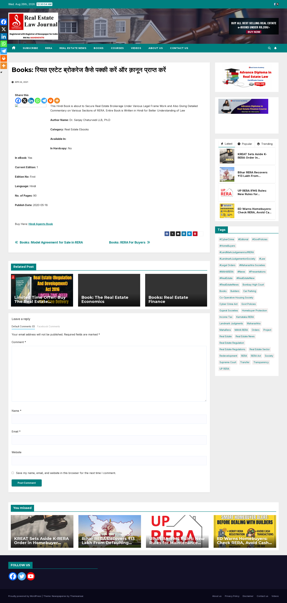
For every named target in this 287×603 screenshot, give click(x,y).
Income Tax (226, 317)
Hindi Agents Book (41, 224)
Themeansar (76, 596)
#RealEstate (226, 278)
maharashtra (253, 323)
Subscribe (30, 48)
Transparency (261, 362)
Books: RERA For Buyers (127, 242)
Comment (19, 342)
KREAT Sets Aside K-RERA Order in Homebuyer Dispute (252, 158)
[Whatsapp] (38, 101)
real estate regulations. (233, 349)
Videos (136, 48)
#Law (262, 258)
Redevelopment (228, 355)
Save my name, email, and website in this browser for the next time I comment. (66, 473)
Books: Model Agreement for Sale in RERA (51, 242)
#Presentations (257, 271)
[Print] (50, 101)
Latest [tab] (228, 143)
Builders (235, 291)
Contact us (179, 48)
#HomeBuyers (227, 245)
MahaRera (225, 329)
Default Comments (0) (23, 326)
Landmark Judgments (231, 323)
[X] (25, 101)
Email (16, 431)
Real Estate (226, 336)
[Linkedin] (31, 101)
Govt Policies (248, 304)
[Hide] (1, 72)
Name (16, 410)
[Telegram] (44, 101)
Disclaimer (248, 596)
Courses (117, 48)
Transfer (244, 362)
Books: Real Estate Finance (168, 299)
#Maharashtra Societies (252, 265)
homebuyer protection (254, 310)
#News (241, 271)
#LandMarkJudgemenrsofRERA (237, 252)
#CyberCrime (227, 239)
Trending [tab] (266, 143)
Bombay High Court (253, 284)
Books (99, 48)
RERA (48, 48)
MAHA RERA (241, 329)
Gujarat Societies (229, 310)
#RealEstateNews (229, 284)
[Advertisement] (245, 122)
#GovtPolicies (259, 239)
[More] (57, 101)
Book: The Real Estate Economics (104, 299)
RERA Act (256, 355)
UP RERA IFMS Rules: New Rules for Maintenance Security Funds (253, 196)
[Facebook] (18, 101)
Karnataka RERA (245, 317)
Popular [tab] (246, 143)
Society (269, 355)
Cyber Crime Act (229, 304)
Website (16, 452)
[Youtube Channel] (31, 576)
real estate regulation (232, 342)
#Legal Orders (227, 265)
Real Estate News (72, 48)
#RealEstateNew (245, 278)
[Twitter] (22, 576)
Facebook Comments (48, 326)
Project (267, 329)
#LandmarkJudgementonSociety (237, 258)
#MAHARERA (227, 271)
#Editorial (243, 239)
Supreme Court (228, 362)
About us (155, 48)
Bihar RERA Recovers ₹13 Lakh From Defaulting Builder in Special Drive (253, 177)
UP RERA (224, 368)
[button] (269, 48)
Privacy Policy (232, 596)
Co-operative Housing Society (236, 297)
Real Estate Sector (260, 349)
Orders (255, 329)
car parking (249, 291)
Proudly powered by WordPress (25, 596)
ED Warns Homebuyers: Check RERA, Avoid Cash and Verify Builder (255, 213)
